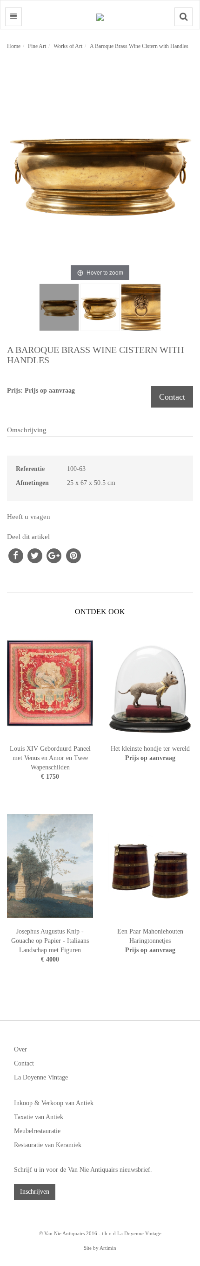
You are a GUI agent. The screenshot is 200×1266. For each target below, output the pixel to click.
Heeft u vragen (28, 516)
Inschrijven (34, 1191)
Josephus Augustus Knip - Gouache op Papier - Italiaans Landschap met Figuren (50, 941)
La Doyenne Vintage (41, 1077)
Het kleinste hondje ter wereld (150, 748)
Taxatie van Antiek (38, 1117)
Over (20, 1049)
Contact (172, 396)
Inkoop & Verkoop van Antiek (53, 1103)
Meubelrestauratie (37, 1131)
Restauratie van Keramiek (47, 1144)
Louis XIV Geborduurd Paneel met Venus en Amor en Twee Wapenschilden (50, 758)
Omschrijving (27, 430)
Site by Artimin (100, 1248)
